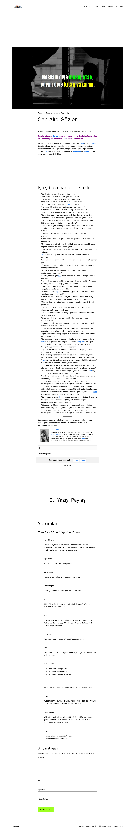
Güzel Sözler (50, 113)
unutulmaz (92, 143)
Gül (43, 365)
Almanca (58, 434)
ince (59, 276)
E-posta (41, 790)
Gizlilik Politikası (98, 826)
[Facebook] (39, 448)
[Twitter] (42, 448)
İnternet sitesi (43, 799)
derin (47, 151)
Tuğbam (41, 113)
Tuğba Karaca (48, 131)
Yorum (41, 758)
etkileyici (77, 151)
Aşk (43, 360)
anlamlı (86, 151)
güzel (67, 204)
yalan (95, 392)
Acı (43, 255)
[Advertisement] (67, 27)
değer (61, 397)
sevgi (56, 292)
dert (43, 342)
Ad (39, 780)
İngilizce (53, 434)
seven (89, 371)
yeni (64, 139)
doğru (50, 307)
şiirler (83, 438)
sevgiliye (80, 342)
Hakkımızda (81, 826)
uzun (82, 143)
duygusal (56, 136)
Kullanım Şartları (110, 826)
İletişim (120, 826)
